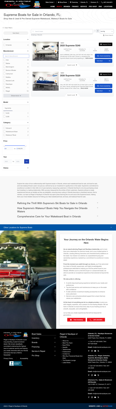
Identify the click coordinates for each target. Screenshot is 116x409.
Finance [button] (75, 6)
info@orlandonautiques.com (102, 347)
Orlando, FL (84, 2)
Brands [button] (67, 6)
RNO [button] (100, 6)
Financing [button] (35, 346)
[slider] (4, 145)
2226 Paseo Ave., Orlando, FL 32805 (100, 362)
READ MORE (89, 58)
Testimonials (67, 349)
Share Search (109, 35)
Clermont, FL (95, 2)
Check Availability (105, 56)
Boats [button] (59, 6)
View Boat (100, 61)
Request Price (106, 44)
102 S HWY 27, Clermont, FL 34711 (99, 384)
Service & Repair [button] (38, 351)
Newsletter (7, 355)
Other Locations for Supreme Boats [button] (18, 227)
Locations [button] (108, 6)
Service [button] (83, 6)
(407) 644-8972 (107, 2)
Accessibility (24, 358)
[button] (35, 51)
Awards (65, 347)
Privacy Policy (8, 358)
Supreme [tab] (8, 108)
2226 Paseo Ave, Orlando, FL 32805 (99, 338)
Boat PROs (66, 345)
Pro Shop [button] (93, 6)
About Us (66, 341)
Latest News (67, 362)
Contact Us (66, 354)
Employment (67, 352)
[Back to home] (23, 4)
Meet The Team (67, 343)
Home (52, 6)
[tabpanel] (16, 115)
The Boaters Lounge (69, 360)
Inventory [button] (35, 338)
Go (27, 161)
